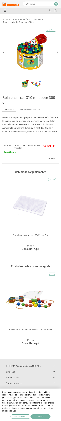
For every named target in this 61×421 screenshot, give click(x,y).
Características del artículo (29, 109)
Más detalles (19, 417)
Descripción (9, 109)
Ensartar (37, 19)
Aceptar (40, 417)
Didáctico (7, 19)
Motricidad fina (22, 19)
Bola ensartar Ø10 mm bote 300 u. (19, 22)
